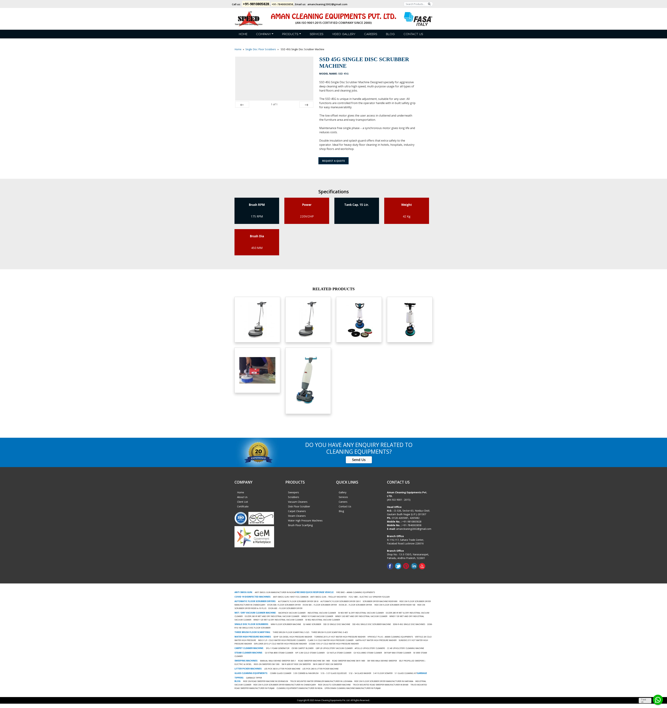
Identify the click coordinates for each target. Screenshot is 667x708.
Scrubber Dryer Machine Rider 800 (380, 601)
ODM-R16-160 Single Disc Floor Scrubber (308, 321)
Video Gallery (343, 34)
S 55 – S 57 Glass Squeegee (334, 673)
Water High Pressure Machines (305, 520)
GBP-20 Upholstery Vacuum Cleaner (334, 648)
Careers (370, 34)
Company (263, 34)
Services (316, 34)
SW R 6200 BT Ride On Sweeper (296, 664)
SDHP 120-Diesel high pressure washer (292, 636)
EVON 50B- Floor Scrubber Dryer (284, 604)
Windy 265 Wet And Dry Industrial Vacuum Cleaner (361, 616)
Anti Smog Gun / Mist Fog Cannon (290, 596)
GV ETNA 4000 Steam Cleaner (279, 652)
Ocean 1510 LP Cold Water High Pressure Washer (334, 643)
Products (290, 34)
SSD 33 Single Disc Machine (336, 624)
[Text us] (658, 700)
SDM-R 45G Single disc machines (409, 624)
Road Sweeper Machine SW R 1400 (348, 660)
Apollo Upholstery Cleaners (370, 648)
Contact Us (413, 34)
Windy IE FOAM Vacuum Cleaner (317, 616)
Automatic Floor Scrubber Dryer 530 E (340, 601)
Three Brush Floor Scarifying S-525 (291, 632)
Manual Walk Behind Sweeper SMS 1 (278, 660)
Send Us (359, 459)
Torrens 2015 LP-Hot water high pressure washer (339, 636)
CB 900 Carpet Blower (302, 648)
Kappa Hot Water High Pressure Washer (376, 640)
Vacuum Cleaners (297, 501)
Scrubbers (293, 497)
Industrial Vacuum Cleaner (322, 612)
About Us (242, 497)
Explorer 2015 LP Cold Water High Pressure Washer (280, 643)
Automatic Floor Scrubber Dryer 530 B (298, 601)
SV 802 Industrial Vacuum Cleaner (322, 619)
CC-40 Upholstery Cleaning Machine (405, 648)
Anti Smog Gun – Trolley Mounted (328, 596)
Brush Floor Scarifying (300, 525)
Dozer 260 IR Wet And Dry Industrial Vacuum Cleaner (272, 616)
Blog (390, 34)
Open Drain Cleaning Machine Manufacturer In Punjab (352, 688)
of (274, 104)
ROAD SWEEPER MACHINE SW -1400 (314, 660)
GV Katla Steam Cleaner (339, 652)
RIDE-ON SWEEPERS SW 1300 (266, 664)
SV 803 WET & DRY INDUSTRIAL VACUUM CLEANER (361, 612)
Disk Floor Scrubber (299, 506)
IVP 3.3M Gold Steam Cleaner (310, 652)
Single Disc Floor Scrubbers (260, 49)
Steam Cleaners (297, 515)
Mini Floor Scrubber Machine (286, 624)
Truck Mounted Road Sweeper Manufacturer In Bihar (380, 684)
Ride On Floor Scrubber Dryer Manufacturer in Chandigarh (284, 684)
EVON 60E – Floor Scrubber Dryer (285, 608)
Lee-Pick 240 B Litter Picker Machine (320, 668)
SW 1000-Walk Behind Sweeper (382, 660)
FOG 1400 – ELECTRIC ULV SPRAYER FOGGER (369, 596)
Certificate (243, 506)
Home (243, 34)
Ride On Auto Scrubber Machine (334, 684)
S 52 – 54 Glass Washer (360, 673)
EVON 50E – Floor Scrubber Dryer (320, 604)
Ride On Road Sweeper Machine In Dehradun (265, 681)
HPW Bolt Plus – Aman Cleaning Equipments (390, 636)
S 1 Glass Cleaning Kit (406, 673)
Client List (242, 501)
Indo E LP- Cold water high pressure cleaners (282, 640)
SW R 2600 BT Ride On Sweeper (327, 664)
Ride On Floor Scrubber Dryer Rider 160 (394, 604)
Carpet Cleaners (297, 511)
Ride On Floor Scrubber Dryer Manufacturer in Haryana (383, 681)
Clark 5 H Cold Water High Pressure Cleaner (330, 640)
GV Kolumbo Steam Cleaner (367, 652)
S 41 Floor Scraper (383, 673)
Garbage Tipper (254, 677)
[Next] (306, 104)
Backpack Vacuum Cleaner (292, 612)
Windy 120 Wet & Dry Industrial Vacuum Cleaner (278, 619)
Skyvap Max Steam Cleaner (397, 652)
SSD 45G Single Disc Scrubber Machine (371, 624)
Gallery (342, 492)
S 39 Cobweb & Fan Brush (306, 673)
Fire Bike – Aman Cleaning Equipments (355, 592)
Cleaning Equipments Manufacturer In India (299, 688)
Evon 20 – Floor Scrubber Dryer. (355, 604)
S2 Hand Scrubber (257, 368)
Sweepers (293, 492)
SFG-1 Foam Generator (277, 648)
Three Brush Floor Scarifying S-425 (329, 632)
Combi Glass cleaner (280, 673)
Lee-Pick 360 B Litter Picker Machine (282, 668)
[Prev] (242, 104)
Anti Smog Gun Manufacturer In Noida (275, 592)
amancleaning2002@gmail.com (327, 4)
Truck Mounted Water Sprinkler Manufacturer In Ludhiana (321, 681)
